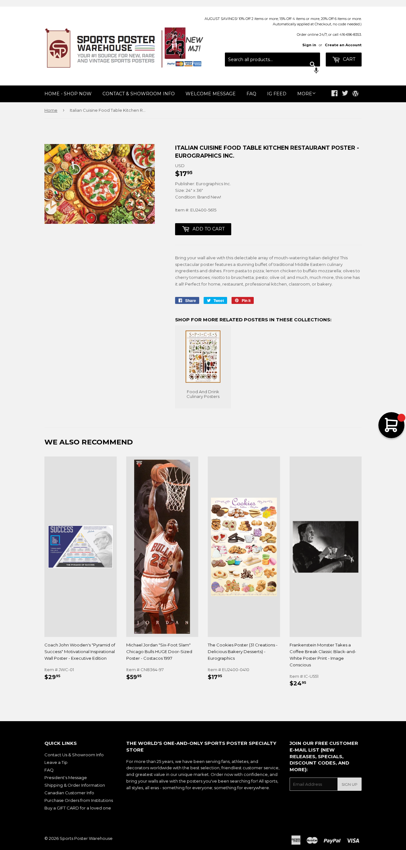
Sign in (309, 45)
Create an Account (343, 45)
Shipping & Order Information (74, 785)
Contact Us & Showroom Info (74, 754)
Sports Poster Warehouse (86, 838)
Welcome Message (211, 94)
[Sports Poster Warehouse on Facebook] (334, 94)
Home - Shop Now (68, 94)
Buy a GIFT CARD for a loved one (77, 807)
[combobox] (272, 59)
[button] (272, 71)
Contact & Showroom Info (138, 94)
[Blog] (355, 94)
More (304, 94)
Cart (348, 59)
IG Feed (276, 94)
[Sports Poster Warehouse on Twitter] (345, 94)
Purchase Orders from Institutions (78, 800)
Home (50, 110)
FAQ (251, 94)
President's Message (65, 777)
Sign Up (349, 784)
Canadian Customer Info (69, 792)
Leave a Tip (56, 762)
